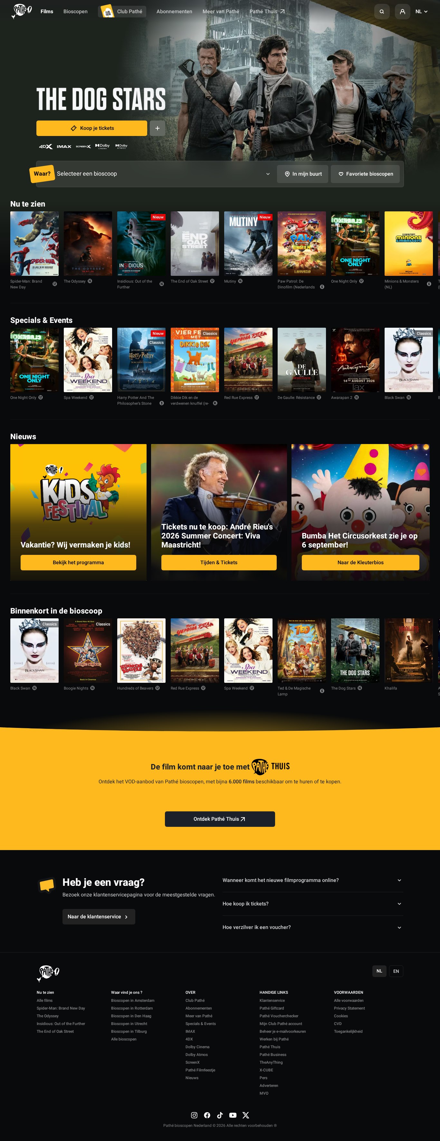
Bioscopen (75, 11)
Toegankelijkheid (348, 1031)
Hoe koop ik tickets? (246, 904)
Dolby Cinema (197, 1047)
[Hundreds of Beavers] (141, 650)
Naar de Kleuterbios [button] (361, 562)
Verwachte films (406, 610)
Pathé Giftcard (272, 1008)
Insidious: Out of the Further (134, 284)
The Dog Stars (343, 688)
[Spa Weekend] (88, 360)
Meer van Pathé (221, 11)
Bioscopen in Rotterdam (132, 1008)
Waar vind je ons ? (126, 992)
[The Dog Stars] (355, 650)
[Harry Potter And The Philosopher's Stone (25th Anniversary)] (141, 360)
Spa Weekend (75, 398)
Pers (263, 1078)
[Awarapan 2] (355, 360)
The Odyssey (75, 281)
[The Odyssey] (88, 243)
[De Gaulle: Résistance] (302, 360)
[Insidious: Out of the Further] (141, 243)
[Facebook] (207, 1115)
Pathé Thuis (264, 11)
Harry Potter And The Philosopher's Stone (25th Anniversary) (135, 403)
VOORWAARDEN (348, 992)
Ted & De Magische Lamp (294, 691)
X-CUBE (266, 1070)
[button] (382, 11)
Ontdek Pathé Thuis (216, 819)
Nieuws (192, 1078)
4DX (189, 1039)
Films (47, 11)
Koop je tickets (97, 128)
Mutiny (230, 281)
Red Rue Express (238, 398)
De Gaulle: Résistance (296, 398)
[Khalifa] (409, 650)
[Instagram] (194, 1115)
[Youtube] (233, 1115)
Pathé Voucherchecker (279, 1016)
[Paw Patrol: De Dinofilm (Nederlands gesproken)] (302, 243)
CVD (338, 1024)
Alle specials (409, 319)
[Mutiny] (248, 243)
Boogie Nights (76, 688)
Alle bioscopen (124, 1039)
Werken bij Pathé (274, 1039)
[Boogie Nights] (88, 650)
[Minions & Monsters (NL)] (409, 243)
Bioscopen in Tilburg (129, 1031)
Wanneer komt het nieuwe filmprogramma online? (281, 880)
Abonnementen (174, 11)
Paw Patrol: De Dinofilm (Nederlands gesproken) (296, 287)
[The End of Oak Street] (195, 243)
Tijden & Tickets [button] (218, 562)
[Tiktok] (220, 1115)
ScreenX (193, 1062)
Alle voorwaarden (349, 1000)
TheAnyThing (271, 1062)
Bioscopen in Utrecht (129, 1024)
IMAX (190, 1031)
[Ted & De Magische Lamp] (302, 650)
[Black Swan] (409, 360)
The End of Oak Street (189, 281)
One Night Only (344, 281)
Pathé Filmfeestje (200, 1070)
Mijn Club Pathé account (281, 1024)
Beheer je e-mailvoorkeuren (283, 1031)
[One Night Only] (355, 243)
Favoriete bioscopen (369, 174)
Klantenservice (272, 1000)
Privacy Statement (349, 1008)
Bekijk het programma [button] (78, 562)
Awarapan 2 (341, 398)
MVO (264, 1093)
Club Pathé (129, 11)
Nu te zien (45, 992)
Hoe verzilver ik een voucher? (257, 927)
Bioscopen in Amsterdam (132, 1000)
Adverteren (269, 1085)
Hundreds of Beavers (135, 688)
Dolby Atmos (197, 1055)
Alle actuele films (405, 203)
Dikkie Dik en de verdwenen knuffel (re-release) (190, 403)
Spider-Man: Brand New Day (26, 284)
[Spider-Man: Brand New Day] (34, 243)
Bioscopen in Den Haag (131, 1016)
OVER (191, 992)
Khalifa (391, 688)
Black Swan (395, 398)
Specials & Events (201, 1024)
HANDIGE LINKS (274, 992)
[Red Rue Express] (248, 360)
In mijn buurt (307, 174)
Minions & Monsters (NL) (402, 284)
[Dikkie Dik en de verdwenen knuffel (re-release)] (195, 360)
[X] (246, 1115)
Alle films (45, 1000)
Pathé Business (273, 1055)
